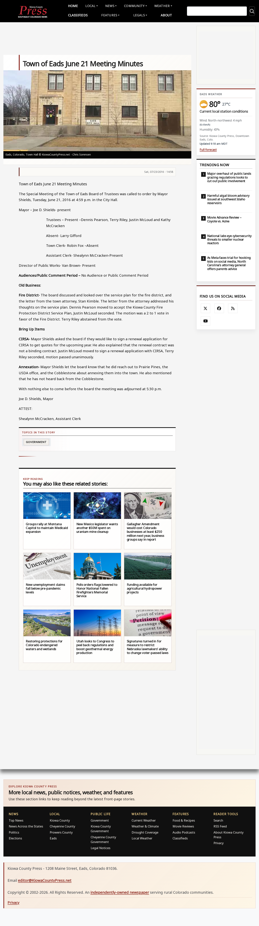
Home (73, 6)
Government (36, 442)
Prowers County (61, 832)
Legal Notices (100, 848)
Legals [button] (139, 15)
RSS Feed (220, 826)
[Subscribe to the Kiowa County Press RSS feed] (233, 308)
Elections (15, 838)
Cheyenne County (62, 826)
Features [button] (109, 15)
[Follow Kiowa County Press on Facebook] (219, 308)
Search (218, 820)
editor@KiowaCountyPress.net (44, 880)
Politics (14, 832)
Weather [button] (162, 6)
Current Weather (144, 820)
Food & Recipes (184, 820)
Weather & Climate (145, 826)
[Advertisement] (226, 480)
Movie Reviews (183, 826)
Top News (16, 820)
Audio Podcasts (184, 832)
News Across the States (26, 826)
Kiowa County (60, 820)
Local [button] (90, 6)
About (166, 15)
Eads (53, 838)
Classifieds (78, 15)
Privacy (218, 843)
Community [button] (134, 6)
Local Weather (142, 838)
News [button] (109, 6)
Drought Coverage (145, 832)
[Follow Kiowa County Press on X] (205, 308)
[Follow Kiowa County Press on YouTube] (205, 321)
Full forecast (208, 150)
